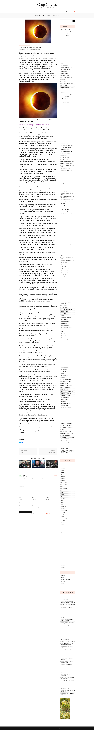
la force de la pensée (64, 339)
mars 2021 (63, 476)
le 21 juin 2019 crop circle (65, 266)
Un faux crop (63, 377)
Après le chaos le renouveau (66, 47)
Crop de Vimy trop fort (65, 117)
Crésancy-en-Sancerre (64, 375)
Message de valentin (64, 183)
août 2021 (63, 466)
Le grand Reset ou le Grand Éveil (66, 61)
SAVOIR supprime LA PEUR (66, 69)
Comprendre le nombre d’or (65, 410)
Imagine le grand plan (64, 73)
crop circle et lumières (64, 221)
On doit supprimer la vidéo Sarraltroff (67, 278)
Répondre (55, 475)
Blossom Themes (47, 728)
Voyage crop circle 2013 (65, 345)
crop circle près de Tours (65, 262)
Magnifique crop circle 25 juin (66, 131)
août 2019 (63, 512)
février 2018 (63, 532)
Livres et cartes (44, 11)
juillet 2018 (63, 522)
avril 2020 (63, 498)
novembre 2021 (64, 464)
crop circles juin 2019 (64, 288)
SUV (62, 331)
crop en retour (63, 205)
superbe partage (64, 329)
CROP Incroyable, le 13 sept (66, 92)
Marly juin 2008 (63, 416)
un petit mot (63, 315)
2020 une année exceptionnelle (66, 163)
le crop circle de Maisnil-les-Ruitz (66, 246)
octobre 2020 (63, 486)
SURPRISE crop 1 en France (66, 317)
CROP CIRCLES (26, 11)
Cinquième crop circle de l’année (66, 385)
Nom (20, 497)
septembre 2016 (64, 563)
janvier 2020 (63, 504)
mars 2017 (63, 555)
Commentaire (21, 486)
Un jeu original (63, 335)
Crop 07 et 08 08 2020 (65, 102)
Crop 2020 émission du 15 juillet (66, 114)
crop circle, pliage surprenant (66, 379)
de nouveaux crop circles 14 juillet (67, 121)
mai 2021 (62, 472)
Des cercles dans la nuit (65, 397)
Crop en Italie (63, 401)
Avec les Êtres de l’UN (65, 367)
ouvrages (62, 583)
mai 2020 (62, 496)
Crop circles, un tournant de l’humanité (67, 31)
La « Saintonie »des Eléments (66, 420)
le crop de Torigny (64, 236)
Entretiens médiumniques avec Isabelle (67, 161)
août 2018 (63, 520)
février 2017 (63, 557)
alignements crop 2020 (65, 104)
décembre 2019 (64, 506)
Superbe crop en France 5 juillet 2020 (67, 127)
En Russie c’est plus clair (65, 268)
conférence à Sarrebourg (65, 325)
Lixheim (62, 373)
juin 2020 (62, 494)
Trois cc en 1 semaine (64, 389)
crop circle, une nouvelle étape (66, 244)
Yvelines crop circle (64, 252)
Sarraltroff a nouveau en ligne (66, 276)
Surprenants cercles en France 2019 (67, 199)
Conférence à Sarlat (64, 405)
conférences (63, 575)
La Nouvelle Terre (64, 63)
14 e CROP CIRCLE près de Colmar (67, 234)
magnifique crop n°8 (64, 143)
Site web (47, 497)
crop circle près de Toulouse (66, 147)
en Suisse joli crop (64, 238)
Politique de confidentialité (62, 728)
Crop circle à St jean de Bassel (66, 282)
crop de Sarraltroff (64, 313)
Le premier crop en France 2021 (66, 39)
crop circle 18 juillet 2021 (65, 35)
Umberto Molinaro (23, 49)
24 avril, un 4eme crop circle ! (66, 387)
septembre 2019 (64, 510)
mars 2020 (63, 500)
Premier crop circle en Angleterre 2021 (67, 45)
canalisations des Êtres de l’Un (66, 351)
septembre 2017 (64, 543)
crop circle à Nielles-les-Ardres (66, 248)
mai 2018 (62, 526)
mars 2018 (63, 530)
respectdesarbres (64, 343)
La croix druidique (64, 369)
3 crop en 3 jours (64, 307)
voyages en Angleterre (65, 149)
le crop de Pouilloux (64, 242)
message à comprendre (65, 321)
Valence (62, 337)
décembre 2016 (64, 559)
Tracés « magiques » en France (66, 215)
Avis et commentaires (64, 341)
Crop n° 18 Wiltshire (64, 123)
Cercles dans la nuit (64, 98)
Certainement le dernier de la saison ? (67, 433)
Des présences (63, 371)
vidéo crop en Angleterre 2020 (66, 106)
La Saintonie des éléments (65, 418)
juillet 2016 (63, 567)
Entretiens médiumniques (65, 59)
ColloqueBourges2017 (65, 347)
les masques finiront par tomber (66, 175)
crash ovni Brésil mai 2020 (65, 159)
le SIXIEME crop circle (64, 319)
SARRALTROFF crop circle (65, 284)
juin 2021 (62, 470)
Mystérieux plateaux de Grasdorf (66, 29)
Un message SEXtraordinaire (66, 381)
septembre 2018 (64, 518)
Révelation (63, 355)
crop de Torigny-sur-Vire (65, 225)
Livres (38, 11)
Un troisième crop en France (65, 286)
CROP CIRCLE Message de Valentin (67, 213)
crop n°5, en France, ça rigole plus (66, 280)
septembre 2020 (64, 488)
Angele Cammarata (64, 643)
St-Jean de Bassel (64, 217)
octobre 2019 (63, 508)
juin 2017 (62, 549)
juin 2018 (62, 524)
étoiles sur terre (64, 305)
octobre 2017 (63, 541)
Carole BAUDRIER (64, 604)
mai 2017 (62, 551)
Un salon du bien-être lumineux (66, 327)
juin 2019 (62, 516)
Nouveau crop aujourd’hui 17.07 (66, 110)
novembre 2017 (64, 539)
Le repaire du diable (64, 311)
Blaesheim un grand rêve (65, 270)
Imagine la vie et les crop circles (66, 67)
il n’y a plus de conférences (65, 90)
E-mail (33, 497)
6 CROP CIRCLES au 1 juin (65, 153)
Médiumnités (64, 11)
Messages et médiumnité (25, 45)
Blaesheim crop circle (64, 272)
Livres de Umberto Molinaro (66, 431)
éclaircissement (63, 360)
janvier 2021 (63, 480)
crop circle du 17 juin (64, 141)
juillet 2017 (63, 547)
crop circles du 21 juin (64, 137)
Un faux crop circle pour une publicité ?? (67, 440)
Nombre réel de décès (65, 57)
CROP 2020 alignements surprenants (67, 108)
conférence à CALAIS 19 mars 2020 (67, 185)
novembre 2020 (64, 484)
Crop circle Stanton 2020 (65, 125)
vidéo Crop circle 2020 (65, 79)
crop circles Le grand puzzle (65, 168)
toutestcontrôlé (64, 300)
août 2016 (63, 565)
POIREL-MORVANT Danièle (66, 680)
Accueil (20, 11)
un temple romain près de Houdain (67, 230)
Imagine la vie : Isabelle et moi (66, 37)
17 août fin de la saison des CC (66, 435)
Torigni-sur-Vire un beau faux (66, 223)
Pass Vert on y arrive (64, 55)
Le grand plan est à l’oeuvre (65, 173)
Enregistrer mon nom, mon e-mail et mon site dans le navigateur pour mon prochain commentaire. (36, 502)
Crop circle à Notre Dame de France (67, 295)
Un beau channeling (64, 383)
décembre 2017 (64, 536)
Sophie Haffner (63, 636)
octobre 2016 (63, 561)
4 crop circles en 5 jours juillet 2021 (67, 41)
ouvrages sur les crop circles (66, 201)
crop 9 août (63, 100)
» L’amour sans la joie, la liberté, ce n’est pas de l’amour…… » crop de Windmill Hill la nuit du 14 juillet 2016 (68, 451)
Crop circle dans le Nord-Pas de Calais (67, 250)
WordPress (55, 728)
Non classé (63, 581)
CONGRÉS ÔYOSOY (64, 399)
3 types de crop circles (65, 219)
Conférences (52, 11)
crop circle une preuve (64, 232)
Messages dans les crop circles (66, 77)
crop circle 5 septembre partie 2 (66, 94)
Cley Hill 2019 (63, 203)
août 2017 (63, 545)
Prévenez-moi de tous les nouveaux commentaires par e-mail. (24, 507)
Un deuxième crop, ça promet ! (66, 393)
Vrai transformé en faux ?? (65, 290)
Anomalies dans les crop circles (66, 135)
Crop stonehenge (64, 112)
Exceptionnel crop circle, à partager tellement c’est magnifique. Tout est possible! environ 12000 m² (67, 444)
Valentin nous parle (36, 466)
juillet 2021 (63, 468)
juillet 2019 (63, 514)
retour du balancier (64, 71)
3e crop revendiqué (64, 227)
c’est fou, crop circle (64, 207)
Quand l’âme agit (64, 85)
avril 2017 (63, 553)
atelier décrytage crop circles (66, 403)
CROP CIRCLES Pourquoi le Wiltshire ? (68, 189)
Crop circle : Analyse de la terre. (66, 139)
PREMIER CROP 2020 (65, 157)
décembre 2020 (64, 482)
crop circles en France (64, 264)
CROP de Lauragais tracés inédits (66, 151)
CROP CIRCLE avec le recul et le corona (68, 177)
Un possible (63, 333)
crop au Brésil (63, 81)
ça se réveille (63, 353)
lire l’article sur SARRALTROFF (66, 309)
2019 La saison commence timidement (67, 293)
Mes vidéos (33, 11)
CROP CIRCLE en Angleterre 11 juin (67, 145)
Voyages (58, 11)
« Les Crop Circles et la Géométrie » (67, 427)
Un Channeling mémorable (24, 466)
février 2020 (63, 502)
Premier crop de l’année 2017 (66, 395)
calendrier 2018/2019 (65, 358)
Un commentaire (37, 49)
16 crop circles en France (65, 211)
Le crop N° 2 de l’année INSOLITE (67, 391)
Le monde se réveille (64, 53)
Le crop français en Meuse (65, 33)
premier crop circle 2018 (65, 323)
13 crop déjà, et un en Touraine (66, 240)
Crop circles (35, 463)
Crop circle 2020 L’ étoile (65, 129)
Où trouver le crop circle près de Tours (67, 260)
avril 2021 (63, 474)
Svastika (62, 429)
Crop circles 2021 (64, 43)
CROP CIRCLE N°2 (64, 155)
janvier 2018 (63, 534)
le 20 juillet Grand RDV (65, 209)
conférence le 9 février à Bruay (66, 187)
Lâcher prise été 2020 (65, 75)
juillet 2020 (63, 492)
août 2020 (63, 490)
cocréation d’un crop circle (65, 133)
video (62, 585)
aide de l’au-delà (64, 191)
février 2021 (63, 478)
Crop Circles (47, 4)
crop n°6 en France (64, 274)
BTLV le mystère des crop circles (66, 425)
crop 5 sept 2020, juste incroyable (67, 96)
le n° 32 (62, 365)
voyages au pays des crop (65, 587)
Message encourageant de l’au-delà (67, 83)
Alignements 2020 (64, 119)
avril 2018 (63, 528)
